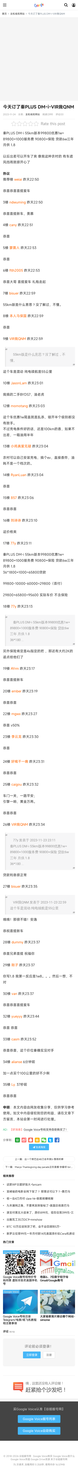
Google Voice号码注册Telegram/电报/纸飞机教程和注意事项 (20, 1320)
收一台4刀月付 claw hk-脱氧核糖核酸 (30, 1198)
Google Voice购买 (42, 1456)
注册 (49, 1355)
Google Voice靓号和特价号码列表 (20, 1280)
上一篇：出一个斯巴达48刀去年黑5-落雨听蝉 (39, 1159)
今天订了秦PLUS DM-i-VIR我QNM (38, 107)
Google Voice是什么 (64, 1456)
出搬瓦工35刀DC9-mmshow (24, 1219)
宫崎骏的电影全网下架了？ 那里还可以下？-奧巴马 (38, 1191)
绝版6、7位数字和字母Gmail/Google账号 (54, 1278)
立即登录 (31, 1355)
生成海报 (40, 1147)
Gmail (44, 1252)
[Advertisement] (39, 59)
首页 (4, 13)
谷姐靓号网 (39, 5)
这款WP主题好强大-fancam (24, 1184)
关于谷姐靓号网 (59, 1459)
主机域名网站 (17, 13)
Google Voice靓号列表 (39, 1419)
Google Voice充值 (20, 1459)
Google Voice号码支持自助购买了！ (46, 1129)
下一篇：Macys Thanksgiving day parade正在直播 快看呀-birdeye (40, 1167)
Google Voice (11, 1252)
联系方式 (39, 1448)
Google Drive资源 (40, 1459)
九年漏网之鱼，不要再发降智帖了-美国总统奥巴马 (38, 1205)
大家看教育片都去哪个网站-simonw (57, 1318)
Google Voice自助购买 (39, 1431)
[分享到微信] (43, 1140)
